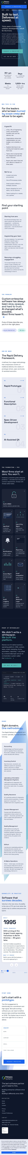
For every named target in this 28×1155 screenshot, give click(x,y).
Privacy (4, 1109)
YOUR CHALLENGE (9, 1050)
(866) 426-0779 (6, 1123)
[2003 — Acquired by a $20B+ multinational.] (14, 971)
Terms (3, 1111)
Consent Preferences (7, 1113)
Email (5, 1044)
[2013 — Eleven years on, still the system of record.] (26, 971)
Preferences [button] (13, 1149)
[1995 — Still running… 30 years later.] (2, 971)
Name (5, 1032)
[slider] (14, 971)
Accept (14, 1152)
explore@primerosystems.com (9, 1120)
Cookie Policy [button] (7, 1147)
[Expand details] (4, 317)
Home (3, 1101)
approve (7, 692)
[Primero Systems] (5, 2)
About (3, 1103)
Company (6, 1038)
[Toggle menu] (25, 2)
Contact (4, 1105)
